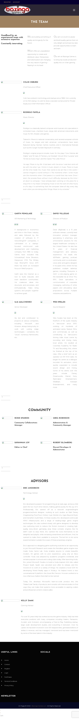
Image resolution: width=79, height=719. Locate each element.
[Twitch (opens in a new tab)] (72, 2)
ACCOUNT (16, 2)
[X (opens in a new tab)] (65, 2)
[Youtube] (54, 659)
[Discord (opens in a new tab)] (74, 2)
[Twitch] (60, 659)
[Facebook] (43, 659)
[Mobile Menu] (73, 10)
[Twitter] (48, 659)
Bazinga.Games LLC (39, 706)
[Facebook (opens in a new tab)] (67, 2)
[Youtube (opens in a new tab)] (70, 2)
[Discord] (66, 659)
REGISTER (7, 2)
